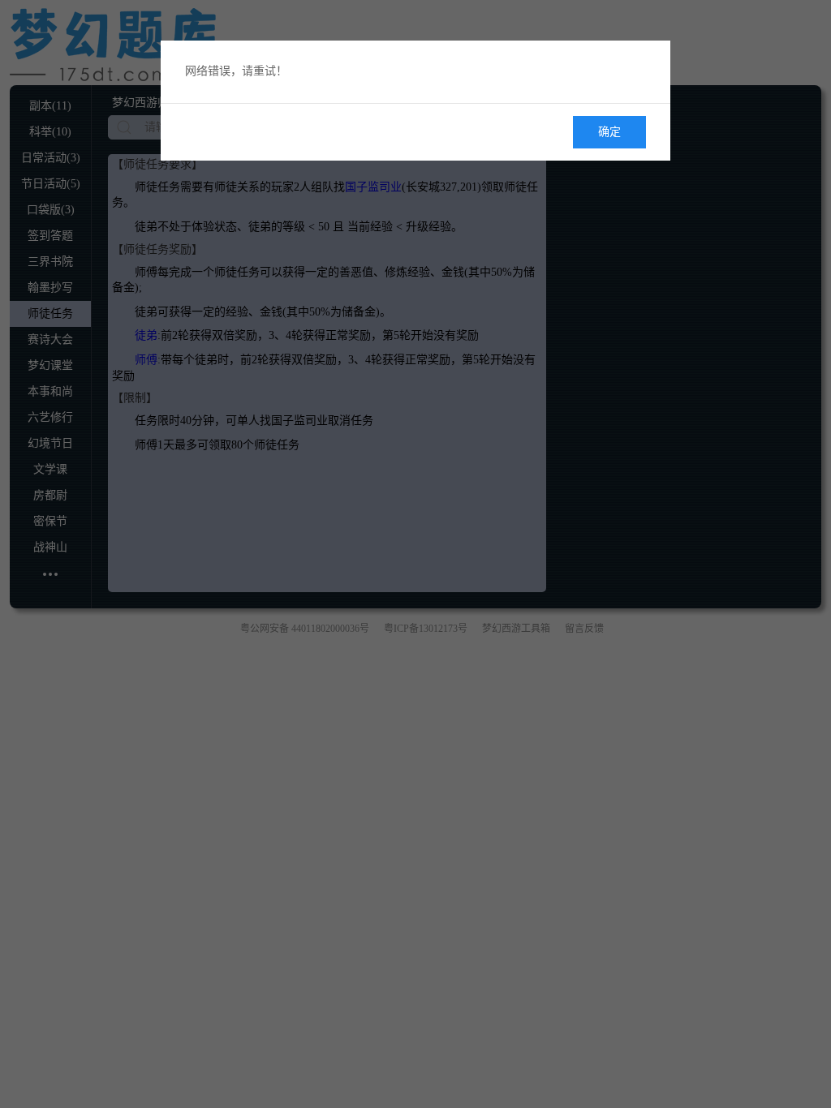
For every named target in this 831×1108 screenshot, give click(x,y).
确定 (609, 132)
